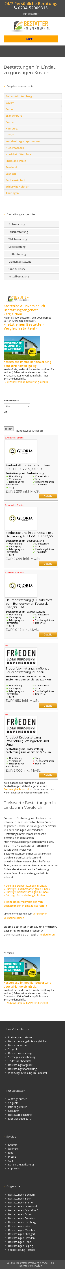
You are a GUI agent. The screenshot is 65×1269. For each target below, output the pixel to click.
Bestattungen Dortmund (22, 1206)
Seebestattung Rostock (21, 1249)
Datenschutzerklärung (21, 1164)
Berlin (58, 109)
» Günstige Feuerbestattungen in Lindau (27, 889)
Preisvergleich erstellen (18, 789)
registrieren (47, 934)
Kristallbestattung (18, 276)
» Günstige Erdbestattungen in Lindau (25, 885)
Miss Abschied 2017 (19, 1118)
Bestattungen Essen (20, 1214)
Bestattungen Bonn (19, 1242)
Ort (5, 411)
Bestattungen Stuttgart (21, 1234)
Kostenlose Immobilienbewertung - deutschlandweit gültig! (28, 364)
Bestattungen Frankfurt (21, 1218)
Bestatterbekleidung (20, 1114)
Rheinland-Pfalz (58, 160)
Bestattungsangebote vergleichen (27, 1041)
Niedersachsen (58, 147)
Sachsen (58, 173)
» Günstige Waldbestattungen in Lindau (26, 892)
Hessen (58, 134)
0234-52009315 (32, 7)
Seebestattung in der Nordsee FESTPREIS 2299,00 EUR (28, 467)
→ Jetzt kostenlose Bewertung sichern (26, 381)
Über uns (13, 1148)
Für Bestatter (30, 13)
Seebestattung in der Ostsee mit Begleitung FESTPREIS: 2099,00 (29, 534)
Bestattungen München (22, 1230)
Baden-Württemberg (58, 96)
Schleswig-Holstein (58, 186)
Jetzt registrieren (17, 1107)
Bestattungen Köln (19, 1226)
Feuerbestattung (18, 232)
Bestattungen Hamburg (22, 1222)
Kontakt (12, 1144)
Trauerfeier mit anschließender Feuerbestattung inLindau (28, 670)
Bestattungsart (11, 400)
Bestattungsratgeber (20, 1065)
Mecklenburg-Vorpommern (58, 141)
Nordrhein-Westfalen (58, 154)
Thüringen (58, 193)
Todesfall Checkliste (19, 1061)
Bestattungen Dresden (21, 1238)
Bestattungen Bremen (21, 1202)
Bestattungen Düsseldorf (23, 1210)
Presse (12, 1156)
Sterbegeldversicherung (21, 1057)
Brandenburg (58, 115)
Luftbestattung (17, 254)
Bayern (58, 102)
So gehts (13, 1049)
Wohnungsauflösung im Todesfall (27, 1072)
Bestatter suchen (18, 1045)
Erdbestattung (16, 224)
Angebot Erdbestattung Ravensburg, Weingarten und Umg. (27, 741)
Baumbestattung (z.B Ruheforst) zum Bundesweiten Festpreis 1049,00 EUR (30, 603)
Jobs (10, 1152)
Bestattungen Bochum (21, 1194)
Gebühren (14, 1110)
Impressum (14, 1168)
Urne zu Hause (17, 269)
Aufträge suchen (17, 1099)
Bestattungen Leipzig (20, 1246)
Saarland (58, 167)
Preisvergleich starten (20, 1037)
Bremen (58, 122)
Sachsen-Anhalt (58, 180)
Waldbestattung (17, 239)
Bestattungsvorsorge (20, 1053)
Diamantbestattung (19, 261)
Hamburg (58, 128)
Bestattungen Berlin (19, 1198)
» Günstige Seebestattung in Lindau (24, 895)
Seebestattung (16, 246)
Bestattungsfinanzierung (22, 1069)
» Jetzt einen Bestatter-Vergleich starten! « (24, 326)
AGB (10, 1160)
